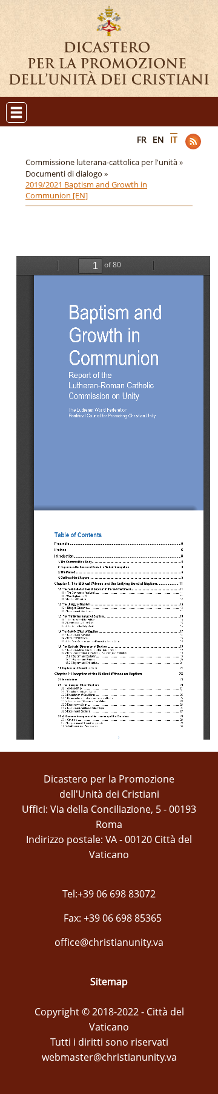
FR (142, 139)
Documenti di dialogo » (67, 173)
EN (158, 139)
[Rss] (193, 141)
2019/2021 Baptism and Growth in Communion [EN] (86, 190)
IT (173, 139)
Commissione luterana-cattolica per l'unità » (105, 162)
